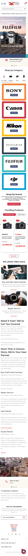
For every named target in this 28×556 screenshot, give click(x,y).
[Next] (26, 37)
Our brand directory (14, 204)
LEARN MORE (19, 51)
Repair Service (14, 308)
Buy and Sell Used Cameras (14, 282)
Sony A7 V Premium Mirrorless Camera (7, 237)
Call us (11, 482)
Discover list (13, 289)
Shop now (14, 95)
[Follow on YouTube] (16, 534)
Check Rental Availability (6, 427)
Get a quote (13, 315)
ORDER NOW (8, 51)
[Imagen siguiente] (12, 225)
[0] (25, 4)
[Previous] (2, 37)
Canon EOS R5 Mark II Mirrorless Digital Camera (20, 238)
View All (13, 256)
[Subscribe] (24, 517)
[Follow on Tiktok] (19, 534)
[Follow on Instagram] (12, 534)
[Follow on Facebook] (8, 534)
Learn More (3, 452)
